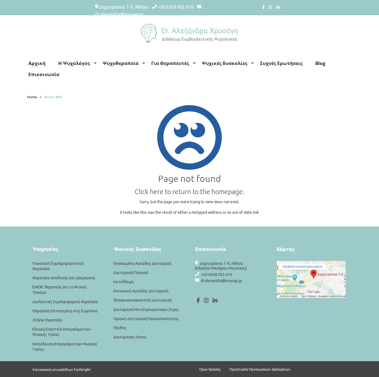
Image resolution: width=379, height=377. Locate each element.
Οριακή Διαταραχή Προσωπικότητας (146, 318)
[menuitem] (39, 63)
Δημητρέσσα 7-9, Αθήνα (123, 6)
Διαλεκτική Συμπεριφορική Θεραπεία (65, 302)
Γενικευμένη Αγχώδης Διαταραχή (142, 263)
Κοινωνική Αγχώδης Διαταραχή (140, 291)
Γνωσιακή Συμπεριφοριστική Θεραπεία (58, 266)
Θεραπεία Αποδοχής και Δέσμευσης (63, 278)
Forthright (82, 369)
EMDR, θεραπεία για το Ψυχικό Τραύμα (59, 290)
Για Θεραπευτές (170, 63)
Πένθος (120, 328)
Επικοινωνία (43, 74)
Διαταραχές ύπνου (129, 337)
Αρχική (37, 63)
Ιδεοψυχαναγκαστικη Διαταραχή (142, 300)
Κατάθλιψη (123, 282)
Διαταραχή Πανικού (130, 272)
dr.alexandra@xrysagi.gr (119, 14)
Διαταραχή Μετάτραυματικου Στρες (146, 309)
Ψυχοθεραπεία (120, 63)
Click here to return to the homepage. (189, 191)
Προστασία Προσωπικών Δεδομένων (259, 369)
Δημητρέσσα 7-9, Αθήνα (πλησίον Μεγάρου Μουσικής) (221, 265)
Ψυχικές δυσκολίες (224, 63)
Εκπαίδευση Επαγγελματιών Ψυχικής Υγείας (64, 346)
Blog (320, 63)
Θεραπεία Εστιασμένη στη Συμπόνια (65, 311)
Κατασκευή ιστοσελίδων (53, 369)
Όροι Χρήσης (210, 369)
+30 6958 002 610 (175, 6)
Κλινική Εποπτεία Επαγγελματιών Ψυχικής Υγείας (61, 332)
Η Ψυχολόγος (74, 63)
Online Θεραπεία (47, 320)
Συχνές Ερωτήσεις (281, 63)
